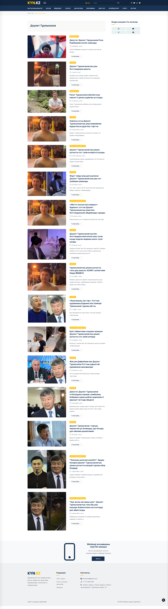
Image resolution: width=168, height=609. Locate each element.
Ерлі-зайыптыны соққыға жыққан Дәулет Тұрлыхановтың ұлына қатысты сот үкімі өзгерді (86, 334)
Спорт (124, 8)
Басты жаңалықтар (35, 8)
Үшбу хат (101, 8)
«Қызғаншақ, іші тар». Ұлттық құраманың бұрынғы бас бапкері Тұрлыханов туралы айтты (86, 303)
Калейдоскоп (114, 8)
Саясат (68, 8)
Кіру (88, 3)
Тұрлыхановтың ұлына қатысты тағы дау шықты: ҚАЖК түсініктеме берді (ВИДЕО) (87, 270)
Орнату (98, 558)
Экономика (90, 8)
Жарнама (59, 587)
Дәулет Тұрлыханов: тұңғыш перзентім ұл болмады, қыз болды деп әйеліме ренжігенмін (87, 428)
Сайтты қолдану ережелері (37, 602)
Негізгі (29, 13)
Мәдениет (58, 8)
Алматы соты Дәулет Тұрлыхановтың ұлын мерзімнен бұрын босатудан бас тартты (85, 124)
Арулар (133, 8)
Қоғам (48, 8)
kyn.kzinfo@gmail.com (90, 578)
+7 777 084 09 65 (88, 582)
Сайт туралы (60, 578)
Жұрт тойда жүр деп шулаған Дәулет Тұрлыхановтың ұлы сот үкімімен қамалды (85, 178)
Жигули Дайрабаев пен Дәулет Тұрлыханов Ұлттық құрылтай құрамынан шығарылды (85, 364)
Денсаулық (78, 8)
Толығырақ (75, 56)
